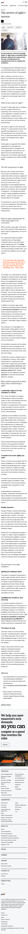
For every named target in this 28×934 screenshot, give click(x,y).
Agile (3, 27)
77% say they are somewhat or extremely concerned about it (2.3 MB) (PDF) (14, 616)
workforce (18, 27)
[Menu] (26, 2)
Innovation (10, 27)
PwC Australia (4, 5)
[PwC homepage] (3, 2)
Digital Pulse (13, 5)
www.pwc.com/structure (16, 904)
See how (5, 744)
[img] (2, 21)
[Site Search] (23, 2)
